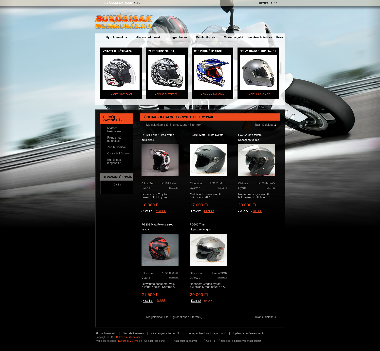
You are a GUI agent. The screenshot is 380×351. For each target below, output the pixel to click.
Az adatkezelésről (154, 340)
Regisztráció (178, 37)
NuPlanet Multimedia (130, 340)
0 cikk (137, 3)
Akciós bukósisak (148, 37)
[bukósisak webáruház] (124, 26)
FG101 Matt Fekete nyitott (206, 134)
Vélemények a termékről (165, 333)
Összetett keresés (133, 333)
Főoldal (149, 117)
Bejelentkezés (205, 37)
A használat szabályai (184, 340)
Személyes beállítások (199, 333)
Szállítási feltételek (259, 37)
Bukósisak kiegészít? (114, 161)
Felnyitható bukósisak (114, 139)
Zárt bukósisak (116, 147)
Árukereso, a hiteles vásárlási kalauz (240, 340)
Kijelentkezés (240, 333)
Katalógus (169, 117)
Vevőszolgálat (233, 37)
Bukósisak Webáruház (129, 337)
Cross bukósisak (118, 153)
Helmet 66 (174, 188)
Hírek (279, 37)
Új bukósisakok (116, 37)
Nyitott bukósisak (197, 117)
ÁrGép (207, 340)
